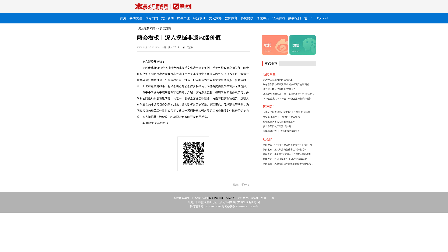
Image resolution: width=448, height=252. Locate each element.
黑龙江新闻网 (146, 28)
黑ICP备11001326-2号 (222, 198)
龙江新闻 (165, 28)
